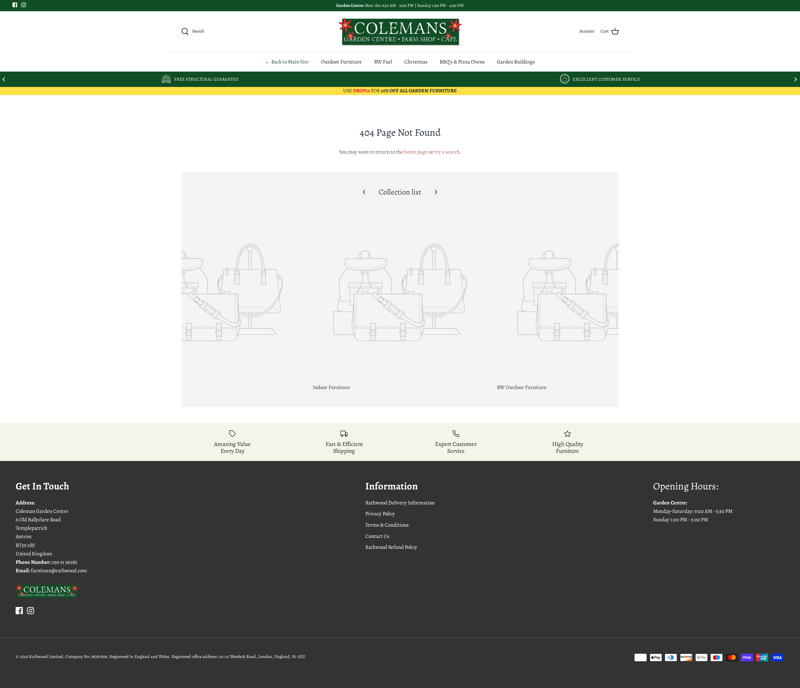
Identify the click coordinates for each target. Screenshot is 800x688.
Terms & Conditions (387, 525)
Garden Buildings (516, 61)
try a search (447, 151)
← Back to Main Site (287, 61)
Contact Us (377, 536)
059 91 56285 (64, 562)
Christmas (416, 61)
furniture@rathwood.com (59, 570)
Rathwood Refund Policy (391, 547)
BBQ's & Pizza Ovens (462, 61)
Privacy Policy (380, 513)
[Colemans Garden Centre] (400, 32)
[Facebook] (14, 5)
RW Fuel (383, 61)
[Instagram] (23, 5)
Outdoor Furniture (341, 61)
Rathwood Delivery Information (400, 502)
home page (416, 151)
